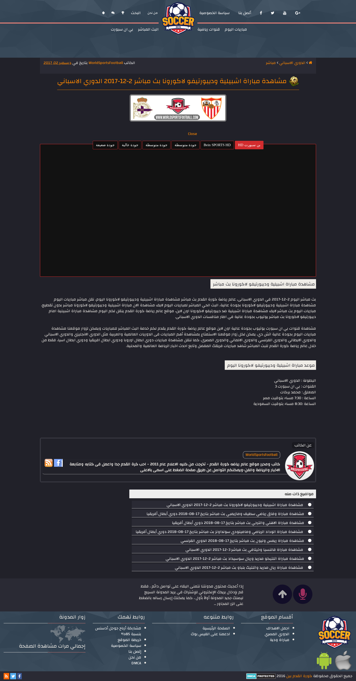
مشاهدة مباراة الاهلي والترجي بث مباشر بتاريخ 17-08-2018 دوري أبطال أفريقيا (238, 522)
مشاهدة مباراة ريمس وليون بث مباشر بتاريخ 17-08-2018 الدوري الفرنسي (242, 540)
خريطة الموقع (129, 639)
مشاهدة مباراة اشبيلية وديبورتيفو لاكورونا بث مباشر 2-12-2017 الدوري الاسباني (235, 504)
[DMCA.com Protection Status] (261, 676)
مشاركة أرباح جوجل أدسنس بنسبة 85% (118, 631)
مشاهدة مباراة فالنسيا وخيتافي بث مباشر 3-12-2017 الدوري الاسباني (245, 549)
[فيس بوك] (261, 13)
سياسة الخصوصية (126, 645)
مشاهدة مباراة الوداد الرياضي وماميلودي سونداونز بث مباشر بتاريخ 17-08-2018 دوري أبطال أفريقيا (220, 531)
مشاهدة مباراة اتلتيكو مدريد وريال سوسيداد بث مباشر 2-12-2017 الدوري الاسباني (235, 558)
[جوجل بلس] (297, 13)
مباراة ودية (279, 639)
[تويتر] (272, 13)
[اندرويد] (103, 13)
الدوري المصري (277, 634)
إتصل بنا (134, 651)
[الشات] (113, 13)
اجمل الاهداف (277, 628)
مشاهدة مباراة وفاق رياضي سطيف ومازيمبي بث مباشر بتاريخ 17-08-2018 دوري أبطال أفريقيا (225, 513)
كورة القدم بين (298, 676)
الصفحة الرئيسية (216, 628)
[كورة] (122, 13)
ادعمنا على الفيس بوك (210, 634)
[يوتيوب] (284, 13)
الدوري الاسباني (292, 62)
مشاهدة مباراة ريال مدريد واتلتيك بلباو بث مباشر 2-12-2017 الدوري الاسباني (239, 567)
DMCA (136, 663)
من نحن (135, 657)
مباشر (271, 62)
